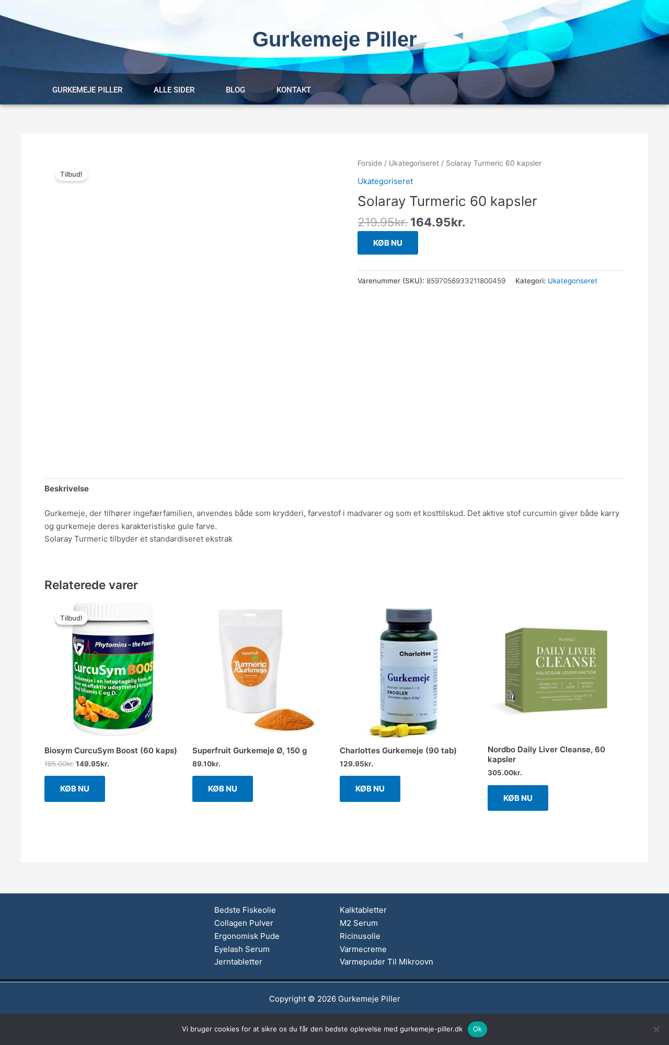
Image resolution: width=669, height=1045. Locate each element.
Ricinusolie (360, 936)
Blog (235, 90)
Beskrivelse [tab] (66, 488)
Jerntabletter (238, 962)
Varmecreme (363, 949)
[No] (656, 1029)
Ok (477, 1029)
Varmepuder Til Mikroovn (386, 962)
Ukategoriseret (414, 163)
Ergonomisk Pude (247, 936)
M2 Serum (359, 923)
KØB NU (387, 243)
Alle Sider (174, 90)
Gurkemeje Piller (87, 90)
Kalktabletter (363, 910)
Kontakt (293, 90)
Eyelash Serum (242, 949)
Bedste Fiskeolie (245, 910)
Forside (369, 163)
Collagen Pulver (243, 923)
